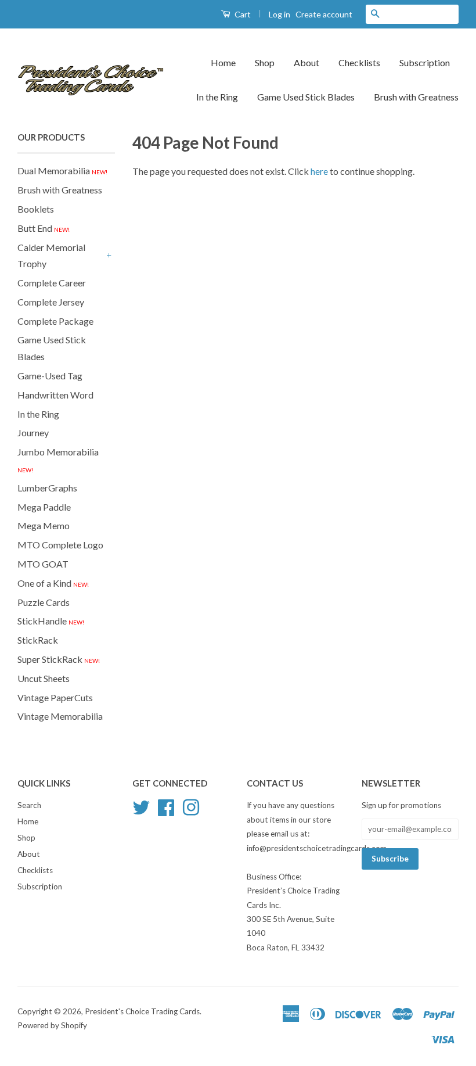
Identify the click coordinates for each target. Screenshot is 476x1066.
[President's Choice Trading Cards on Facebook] (166, 806)
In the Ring (217, 96)
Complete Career (51, 282)
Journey (33, 432)
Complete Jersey (50, 301)
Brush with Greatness (416, 96)
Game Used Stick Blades (306, 96)
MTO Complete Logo (60, 544)
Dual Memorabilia (62, 170)
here (319, 171)
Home (223, 62)
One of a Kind (53, 582)
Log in (279, 14)
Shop (265, 62)
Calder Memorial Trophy (51, 256)
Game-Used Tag (49, 375)
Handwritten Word (55, 394)
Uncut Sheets (43, 678)
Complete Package (55, 320)
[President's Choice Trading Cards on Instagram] (191, 806)
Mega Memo (43, 525)
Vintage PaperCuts (55, 697)
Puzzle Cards (43, 602)
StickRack (37, 639)
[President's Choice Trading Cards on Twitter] (141, 806)
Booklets (35, 208)
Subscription (424, 62)
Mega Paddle (44, 506)
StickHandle (50, 620)
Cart (242, 14)
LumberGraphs (47, 487)
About (306, 62)
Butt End (43, 228)
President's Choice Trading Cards (142, 1011)
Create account (323, 14)
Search (29, 805)
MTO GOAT (42, 563)
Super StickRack (58, 659)
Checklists (359, 62)
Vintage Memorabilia (60, 716)
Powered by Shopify (52, 1025)
